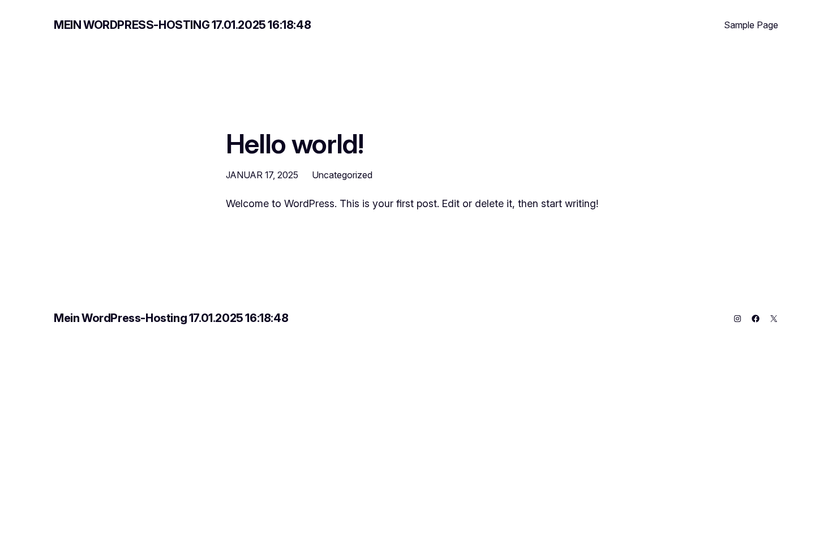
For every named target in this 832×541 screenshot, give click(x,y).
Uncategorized (342, 175)
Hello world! (294, 143)
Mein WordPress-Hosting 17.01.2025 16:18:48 (182, 25)
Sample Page (751, 25)
